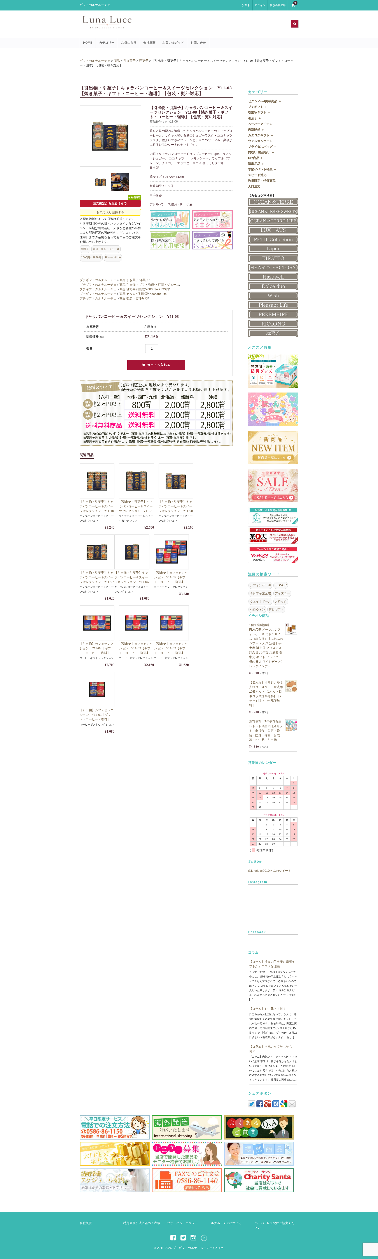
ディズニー (282, 593)
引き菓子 (132, 280)
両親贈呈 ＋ (256, 129)
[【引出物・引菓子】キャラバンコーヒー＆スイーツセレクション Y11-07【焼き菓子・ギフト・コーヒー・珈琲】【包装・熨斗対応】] (97, 551)
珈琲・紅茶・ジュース (106, 249)
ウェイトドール (260, 601)
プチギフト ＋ (257, 107)
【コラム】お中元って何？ (267, 1008)
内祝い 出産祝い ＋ (261, 152)
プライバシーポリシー (182, 1223)
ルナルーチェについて (226, 1223)
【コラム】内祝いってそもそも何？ (270, 1049)
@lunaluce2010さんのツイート (269, 870)
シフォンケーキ (260, 585)
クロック (281, 601)
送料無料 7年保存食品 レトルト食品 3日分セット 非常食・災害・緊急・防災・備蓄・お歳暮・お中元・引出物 (265, 731)
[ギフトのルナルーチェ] (145, 26)
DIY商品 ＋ (255, 158)
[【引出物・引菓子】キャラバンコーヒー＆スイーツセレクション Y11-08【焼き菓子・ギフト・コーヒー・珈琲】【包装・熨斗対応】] (176, 480)
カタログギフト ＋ (260, 135)
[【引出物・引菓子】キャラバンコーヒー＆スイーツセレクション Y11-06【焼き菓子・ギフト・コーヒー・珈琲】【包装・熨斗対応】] (131, 551)
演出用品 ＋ (256, 163)
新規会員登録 (278, 5)
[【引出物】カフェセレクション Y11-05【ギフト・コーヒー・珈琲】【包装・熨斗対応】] (171, 551)
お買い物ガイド (173, 42)
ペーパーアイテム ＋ (262, 124)
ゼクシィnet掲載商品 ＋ (264, 101)
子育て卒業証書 (260, 593)
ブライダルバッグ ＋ (262, 146)
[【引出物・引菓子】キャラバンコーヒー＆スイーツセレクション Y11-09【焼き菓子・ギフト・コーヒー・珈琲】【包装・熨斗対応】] (136, 480)
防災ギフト (276, 609)
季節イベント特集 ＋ (262, 169)
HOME (87, 42)
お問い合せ (198, 42)
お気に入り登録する (110, 212)
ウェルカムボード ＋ (262, 141)
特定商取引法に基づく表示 (141, 1223)
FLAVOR (281, 585)
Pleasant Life (113, 257)
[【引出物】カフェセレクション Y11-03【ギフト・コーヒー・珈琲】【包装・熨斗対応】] (136, 622)
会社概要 (149, 42)
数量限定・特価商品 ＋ (264, 180)
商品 (122, 280)
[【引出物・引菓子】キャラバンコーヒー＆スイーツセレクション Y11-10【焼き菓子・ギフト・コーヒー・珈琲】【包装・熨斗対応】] (97, 480)
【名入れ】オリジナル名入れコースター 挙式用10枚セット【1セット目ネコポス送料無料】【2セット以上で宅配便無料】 (266, 694)
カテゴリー (106, 42)
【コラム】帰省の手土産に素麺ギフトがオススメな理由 (272, 964)
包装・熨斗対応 (137, 298)
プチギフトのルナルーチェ (98, 280)
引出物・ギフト (137, 284)
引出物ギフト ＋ (259, 112)
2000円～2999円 (91, 257)
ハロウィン (257, 609)
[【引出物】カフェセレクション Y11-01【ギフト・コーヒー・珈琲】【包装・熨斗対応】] (97, 689)
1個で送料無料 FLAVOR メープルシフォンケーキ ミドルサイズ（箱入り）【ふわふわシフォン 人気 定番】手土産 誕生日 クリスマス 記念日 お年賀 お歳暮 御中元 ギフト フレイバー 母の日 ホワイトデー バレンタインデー (266, 645)
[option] (110, 136)
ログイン (260, 5)
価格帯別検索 (135, 289)
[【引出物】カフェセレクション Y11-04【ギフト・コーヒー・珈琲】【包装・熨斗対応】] (97, 622)
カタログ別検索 (137, 294)
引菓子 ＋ (254, 118)
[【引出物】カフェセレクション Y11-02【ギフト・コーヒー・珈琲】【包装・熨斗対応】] (171, 622)
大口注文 (254, 186)
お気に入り (128, 42)
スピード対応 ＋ (259, 175)
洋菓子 (85, 249)
